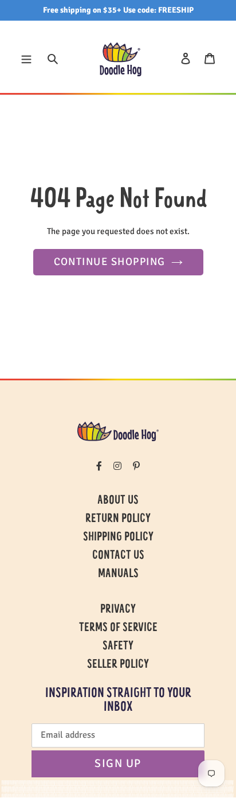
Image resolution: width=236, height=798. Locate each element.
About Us (118, 501)
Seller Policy (118, 665)
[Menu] (26, 58)
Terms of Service (118, 628)
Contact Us (118, 556)
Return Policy (118, 519)
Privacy (118, 610)
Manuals (118, 574)
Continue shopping (110, 261)
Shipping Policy (118, 537)
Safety (118, 646)
